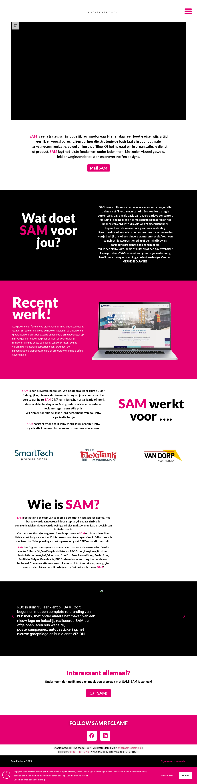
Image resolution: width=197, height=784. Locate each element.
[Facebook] (92, 736)
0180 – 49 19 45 (79, 751)
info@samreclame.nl (129, 747)
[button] (13, 616)
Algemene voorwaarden (173, 761)
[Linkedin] (105, 736)
